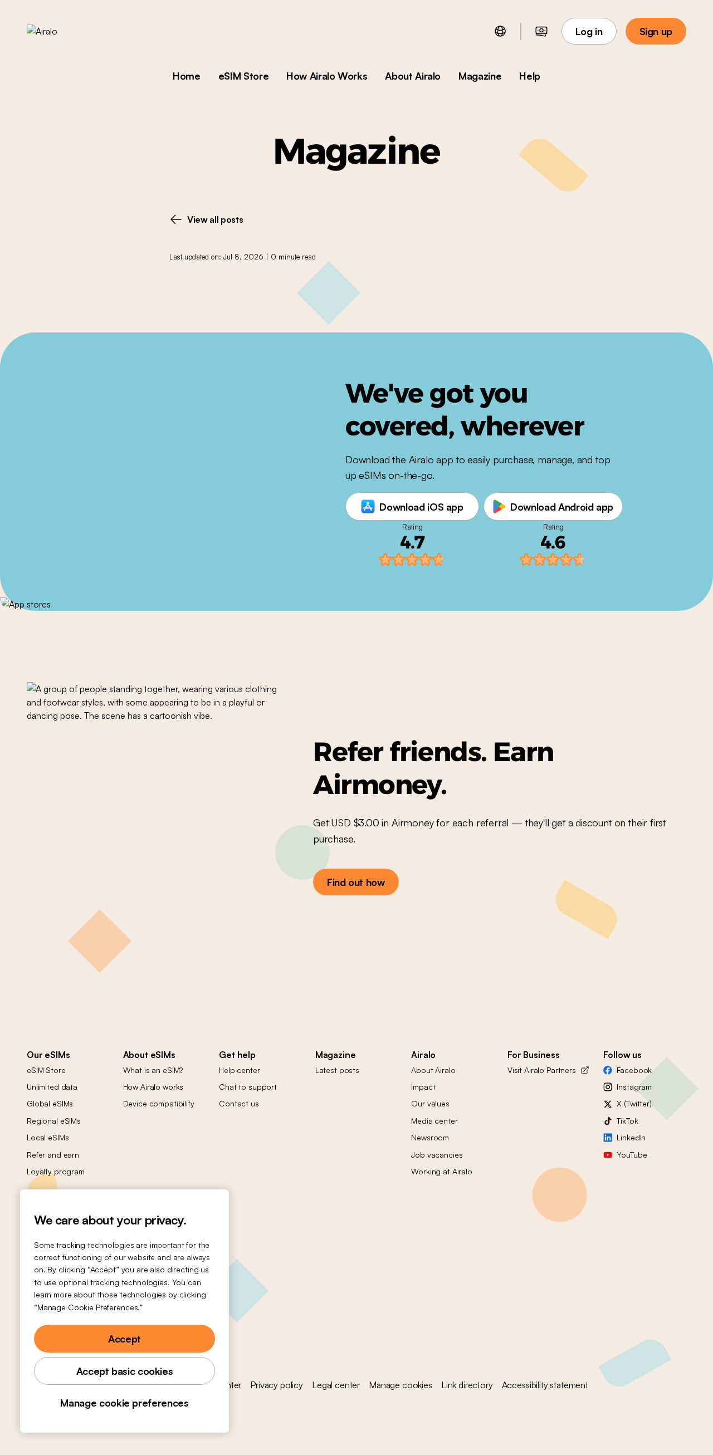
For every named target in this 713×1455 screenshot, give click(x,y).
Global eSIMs (50, 1103)
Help (529, 76)
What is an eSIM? (153, 1070)
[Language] (500, 31)
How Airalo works (153, 1086)
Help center (239, 1070)
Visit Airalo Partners (541, 1070)
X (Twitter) (634, 1103)
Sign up (655, 31)
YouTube (632, 1154)
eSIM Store (243, 76)
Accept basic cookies (124, 1371)
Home (187, 76)
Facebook (634, 1070)
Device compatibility (158, 1103)
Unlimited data (52, 1086)
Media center (434, 1120)
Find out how (356, 882)
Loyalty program (56, 1171)
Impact (423, 1086)
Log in (589, 31)
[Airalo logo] (59, 31)
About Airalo (413, 76)
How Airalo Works (326, 76)
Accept (124, 1338)
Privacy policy (276, 1384)
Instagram (634, 1086)
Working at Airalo (441, 1171)
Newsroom (430, 1137)
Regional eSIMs (54, 1120)
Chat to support (248, 1086)
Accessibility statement (545, 1384)
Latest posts (337, 1070)
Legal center (336, 1384)
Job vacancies (436, 1154)
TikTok (627, 1120)
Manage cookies (400, 1384)
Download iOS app (421, 507)
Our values (430, 1103)
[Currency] (541, 31)
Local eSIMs (48, 1137)
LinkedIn (631, 1137)
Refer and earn (53, 1154)
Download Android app (561, 507)
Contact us (239, 1103)
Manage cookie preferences (124, 1403)
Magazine (479, 76)
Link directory (467, 1384)
